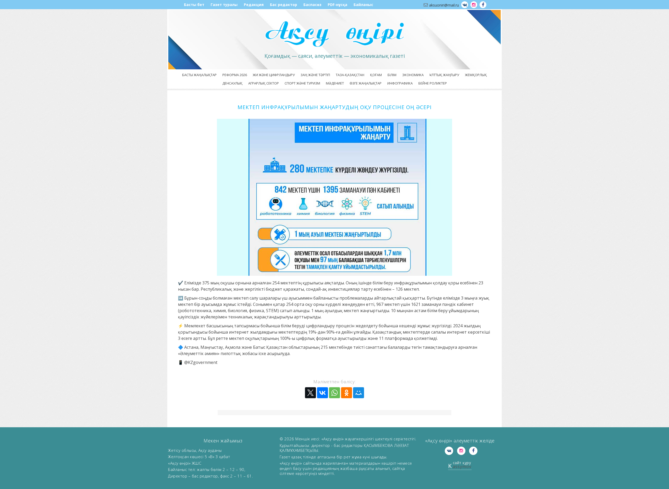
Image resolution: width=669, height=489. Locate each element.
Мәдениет (335, 83)
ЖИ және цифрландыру (274, 74)
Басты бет (194, 4)
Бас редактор (283, 4)
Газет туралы (224, 4)
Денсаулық (232, 83)
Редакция (254, 4)
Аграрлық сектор (263, 83)
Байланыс (363, 4)
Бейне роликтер (432, 83)
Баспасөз (312, 4)
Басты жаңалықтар (199, 74)
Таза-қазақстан (350, 74)
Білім (392, 74)
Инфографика (400, 83)
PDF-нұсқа (337, 4)
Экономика (413, 74)
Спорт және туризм (302, 83)
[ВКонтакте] (322, 392)
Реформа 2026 (234, 74)
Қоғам (376, 74)
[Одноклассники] (346, 392)
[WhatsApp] (334, 392)
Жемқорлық (476, 74)
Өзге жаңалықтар (366, 83)
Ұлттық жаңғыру (444, 74)
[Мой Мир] (358, 392)
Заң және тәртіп (315, 74)
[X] (310, 392)
